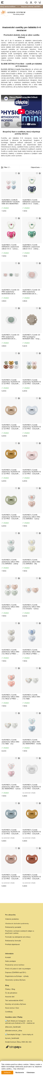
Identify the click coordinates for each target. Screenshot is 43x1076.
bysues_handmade (12, 1038)
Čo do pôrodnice (11, 993)
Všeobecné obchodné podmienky (17, 923)
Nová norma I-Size (12, 1008)
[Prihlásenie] (31, 2)
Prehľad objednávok (12, 944)
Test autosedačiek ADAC (14, 1000)
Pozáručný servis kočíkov (14, 965)
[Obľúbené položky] (35, 2)
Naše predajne (10, 961)
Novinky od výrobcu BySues (15, 1004)
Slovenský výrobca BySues (15, 980)
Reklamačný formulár (13, 941)
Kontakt (8, 957)
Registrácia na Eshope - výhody (17, 976)
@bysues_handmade (13, 1027)
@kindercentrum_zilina (13, 1030)
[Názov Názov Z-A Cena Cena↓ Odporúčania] (35, 167)
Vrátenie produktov (12, 919)
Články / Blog (10, 989)
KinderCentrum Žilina (13, 1042)
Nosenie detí (9, 997)
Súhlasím (7, 1072)
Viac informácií (18, 1069)
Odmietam (31, 1072)
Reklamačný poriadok (13, 927)
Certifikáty (9, 1012)
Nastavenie (19, 1072)
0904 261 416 (26, 1042)
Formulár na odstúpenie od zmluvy (17, 937)
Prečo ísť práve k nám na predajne (18, 969)
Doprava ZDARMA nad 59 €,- (16, 972)
